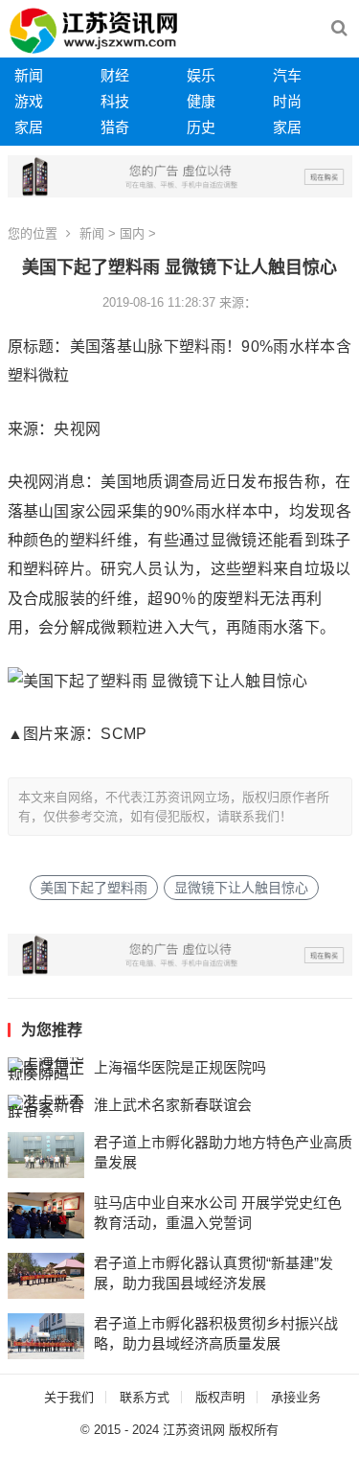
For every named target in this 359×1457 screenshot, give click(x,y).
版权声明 (220, 1397)
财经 (115, 75)
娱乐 (201, 75)
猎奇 (115, 127)
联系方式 (144, 1397)
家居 (28, 127)
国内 (132, 233)
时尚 (287, 101)
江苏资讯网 (194, 1429)
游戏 (28, 101)
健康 (201, 101)
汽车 (287, 75)
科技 (115, 101)
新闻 (28, 75)
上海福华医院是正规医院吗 (180, 1067)
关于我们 (69, 1397)
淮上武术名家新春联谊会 (173, 1105)
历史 (201, 127)
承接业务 (296, 1397)
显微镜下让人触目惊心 (241, 887)
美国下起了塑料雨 (93, 887)
